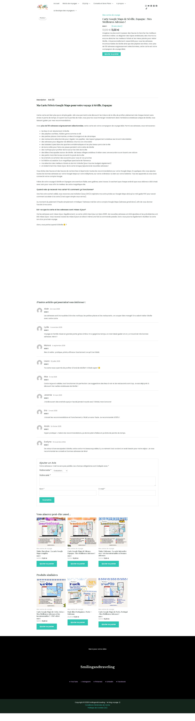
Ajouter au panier (111, 54)
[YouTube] (148, 6)
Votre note (45, 470)
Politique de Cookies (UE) (97, 708)
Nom (41, 489)
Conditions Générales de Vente (97, 705)
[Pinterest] (154, 6)
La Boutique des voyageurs (64, 10)
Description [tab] (41, 100)
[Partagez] (16, 715)
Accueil (56, 3)
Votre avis (45, 475)
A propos (120, 3)
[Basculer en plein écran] (9, 715)
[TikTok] (146, 8)
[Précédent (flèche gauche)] (3, 719)
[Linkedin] (151, 6)
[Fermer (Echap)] (23, 715)
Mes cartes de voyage (111, 15)
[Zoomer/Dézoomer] (3, 715)
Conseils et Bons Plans (102, 3)
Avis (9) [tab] (51, 100)
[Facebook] (156, 6)
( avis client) (117, 26)
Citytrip (85, 3)
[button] (78, 3)
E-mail (102, 489)
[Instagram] (146, 6)
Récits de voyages (70, 3)
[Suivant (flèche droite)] (9, 719)
